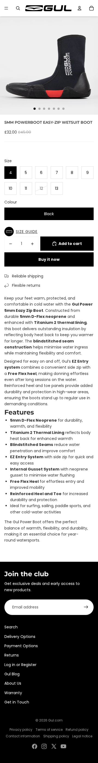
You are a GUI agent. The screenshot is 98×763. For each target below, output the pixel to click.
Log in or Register (20, 664)
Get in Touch (16, 702)
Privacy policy (21, 729)
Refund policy (77, 729)
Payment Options (21, 646)
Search (11, 627)
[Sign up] (86, 607)
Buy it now (49, 259)
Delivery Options (19, 636)
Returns (11, 655)
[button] (22, 231)
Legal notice (82, 736)
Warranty (13, 693)
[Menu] (6, 8)
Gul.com (55, 720)
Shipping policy (56, 736)
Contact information (23, 736)
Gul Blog (12, 674)
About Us (12, 683)
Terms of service (49, 729)
